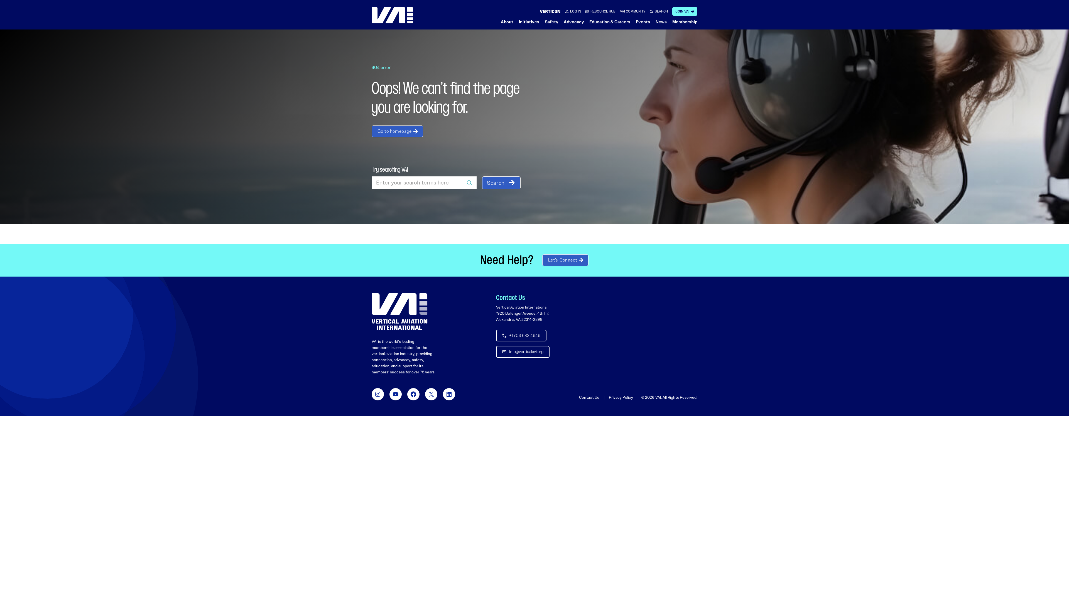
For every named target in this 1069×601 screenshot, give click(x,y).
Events (643, 22)
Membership (684, 22)
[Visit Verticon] (550, 11)
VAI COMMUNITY (632, 11)
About (507, 22)
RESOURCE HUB (603, 11)
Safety (551, 22)
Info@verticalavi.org (526, 351)
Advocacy (574, 22)
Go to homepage (394, 131)
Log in (575, 11)
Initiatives (529, 22)
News (661, 22)
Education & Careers (609, 22)
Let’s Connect (562, 260)
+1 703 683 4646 (524, 335)
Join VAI (682, 11)
